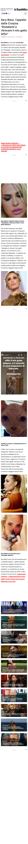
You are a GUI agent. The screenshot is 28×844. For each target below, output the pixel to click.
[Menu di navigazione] (25, 13)
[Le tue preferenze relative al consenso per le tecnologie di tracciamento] (27, 633)
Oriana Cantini (12, 36)
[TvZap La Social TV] (6, 13)
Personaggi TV (19, 36)
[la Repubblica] (20, 10)
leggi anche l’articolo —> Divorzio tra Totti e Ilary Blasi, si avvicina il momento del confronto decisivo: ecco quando (13, 147)
